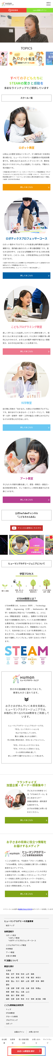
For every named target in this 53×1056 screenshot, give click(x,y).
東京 (32, 978)
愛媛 (17, 995)
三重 (7, 988)
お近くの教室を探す (26, 1051)
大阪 (22, 988)
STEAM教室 (10, 1013)
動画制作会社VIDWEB (25, 909)
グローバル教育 (12, 1017)
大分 (27, 999)
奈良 (32, 988)
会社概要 (4, 1041)
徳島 (7, 995)
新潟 (7, 981)
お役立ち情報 (11, 956)
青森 (7, 974)
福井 (22, 981)
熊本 (22, 999)
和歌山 (38, 988)
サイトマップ (47, 1041)
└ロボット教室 (13, 938)
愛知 (7, 985)
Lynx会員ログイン (40, 10)
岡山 (17, 992)
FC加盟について (11, 960)
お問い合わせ (34, 1032)
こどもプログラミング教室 (16, 945)
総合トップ (10, 925)
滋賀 (12, 988)
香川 (12, 995)
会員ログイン (19, 1032)
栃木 (12, 978)
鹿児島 (38, 999)
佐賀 (12, 999)
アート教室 (10, 952)
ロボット (9, 1024)
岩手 (12, 974)
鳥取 (7, 992)
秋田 (22, 974)
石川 (17, 981)
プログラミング (12, 1020)
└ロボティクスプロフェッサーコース (22, 941)
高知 (22, 995)
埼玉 (22, 978)
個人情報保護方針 (24, 1041)
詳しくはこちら (26, 187)
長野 (32, 981)
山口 (27, 992)
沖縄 (44, 999)
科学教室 (9, 949)
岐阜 (37, 981)
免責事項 (12, 1041)
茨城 (7, 978)
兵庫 (27, 988)
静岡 (42, 981)
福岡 (7, 999)
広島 (22, 992)
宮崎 (32, 999)
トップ (8, 1009)
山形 (27, 974)
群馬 (17, 978)
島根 (12, 992)
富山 (12, 981)
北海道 (8, 970)
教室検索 (14, 10)
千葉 (27, 978)
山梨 (27, 981)
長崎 (17, 999)
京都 (17, 988)
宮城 (17, 974)
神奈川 (38, 978)
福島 (32, 974)
